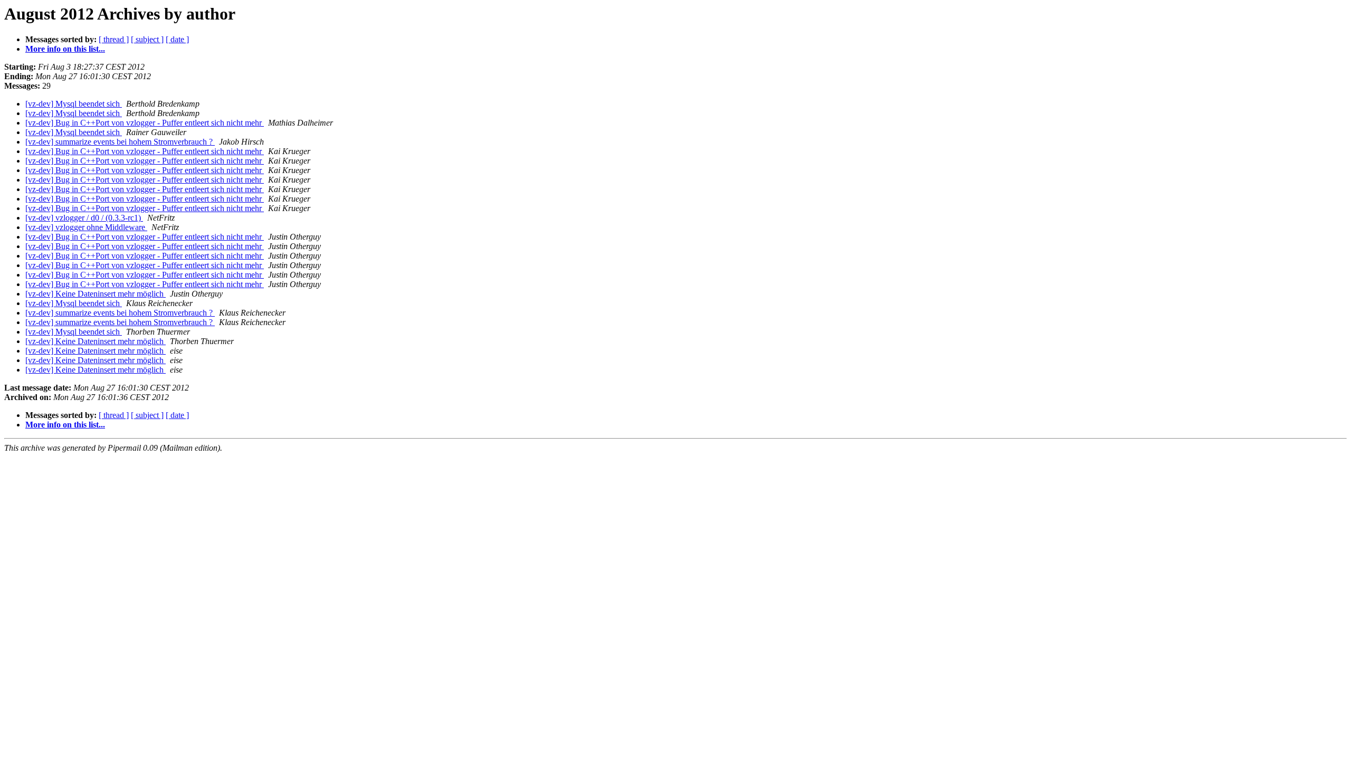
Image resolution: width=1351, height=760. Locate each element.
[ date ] (177, 39)
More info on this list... (65, 48)
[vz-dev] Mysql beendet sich (73, 103)
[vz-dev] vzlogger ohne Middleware (86, 227)
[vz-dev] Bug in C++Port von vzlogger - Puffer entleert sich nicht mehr (144, 122)
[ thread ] (114, 39)
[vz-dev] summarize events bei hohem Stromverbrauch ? (120, 141)
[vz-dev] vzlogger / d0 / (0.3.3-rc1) (84, 217)
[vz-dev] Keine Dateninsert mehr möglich (95, 293)
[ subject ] (147, 39)
